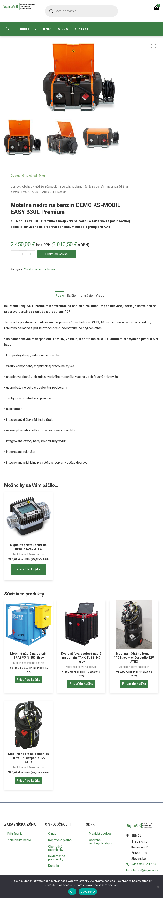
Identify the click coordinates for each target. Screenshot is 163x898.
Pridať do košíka (56, 254)
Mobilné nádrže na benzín (88, 186)
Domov (15, 186)
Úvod (9, 29)
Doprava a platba (60, 840)
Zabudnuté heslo (19, 840)
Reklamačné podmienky (56, 857)
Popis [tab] (59, 295)
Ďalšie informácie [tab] (80, 295)
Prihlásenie (14, 833)
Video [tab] (100, 295)
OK (72, 891)
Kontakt (81, 29)
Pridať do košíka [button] (28, 569)
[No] (158, 887)
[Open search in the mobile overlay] (81, 11)
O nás (47, 29)
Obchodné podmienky (55, 848)
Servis (63, 29)
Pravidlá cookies (100, 833)
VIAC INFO (88, 891)
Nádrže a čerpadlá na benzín (52, 186)
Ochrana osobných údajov (101, 841)
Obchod (26, 29)
